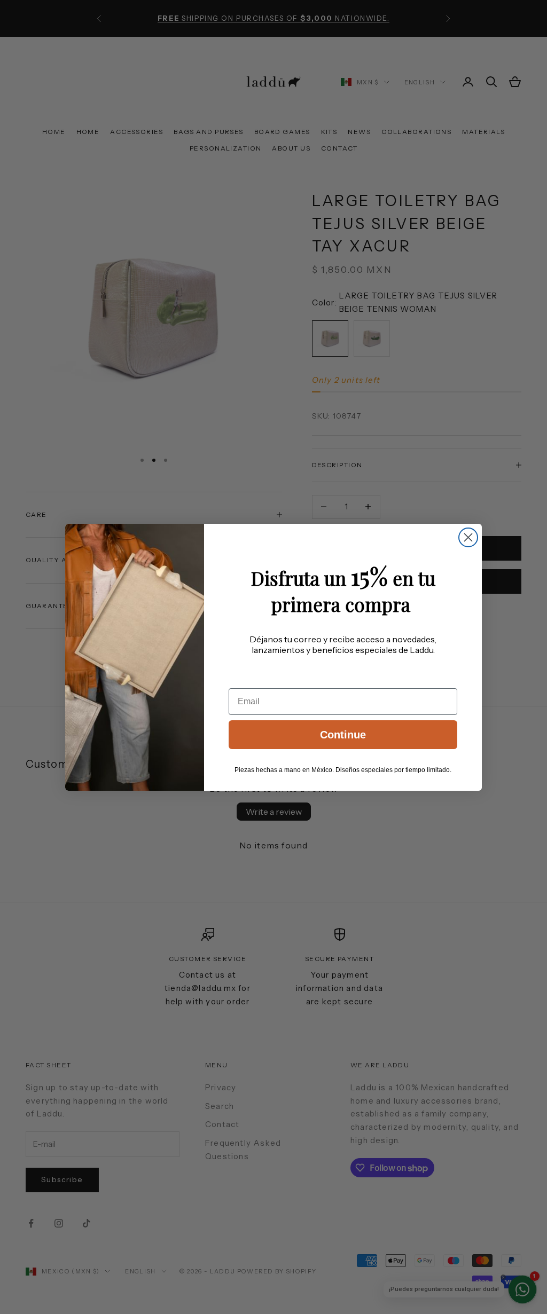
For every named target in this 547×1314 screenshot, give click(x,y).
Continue (343, 735)
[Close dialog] (468, 537)
